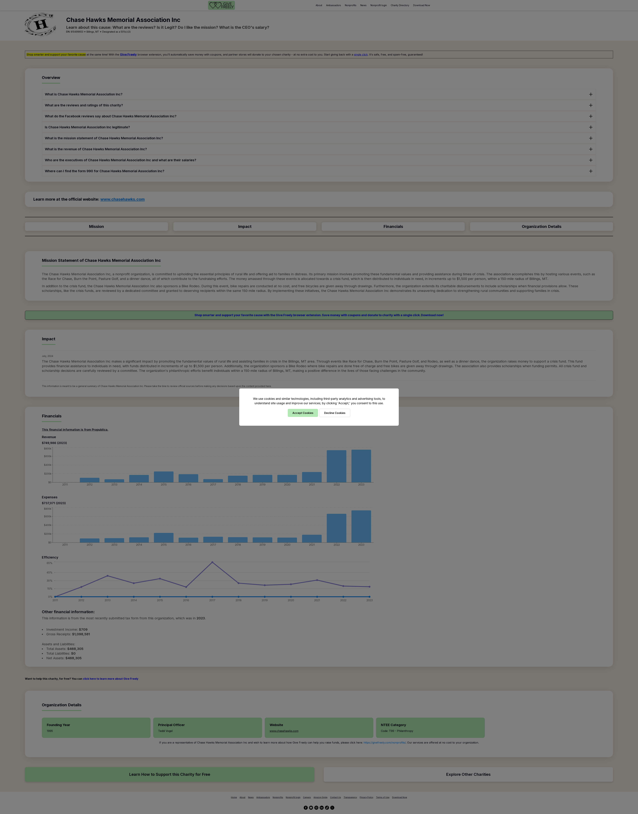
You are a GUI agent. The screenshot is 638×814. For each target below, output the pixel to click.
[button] (319, 407)
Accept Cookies (302, 413)
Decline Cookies (334, 413)
